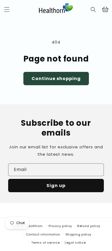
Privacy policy (60, 226)
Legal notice (75, 242)
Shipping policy (79, 234)
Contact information (43, 234)
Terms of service (45, 242)
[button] (7, 10)
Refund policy (88, 226)
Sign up (56, 185)
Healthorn (34, 226)
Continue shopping (56, 78)
